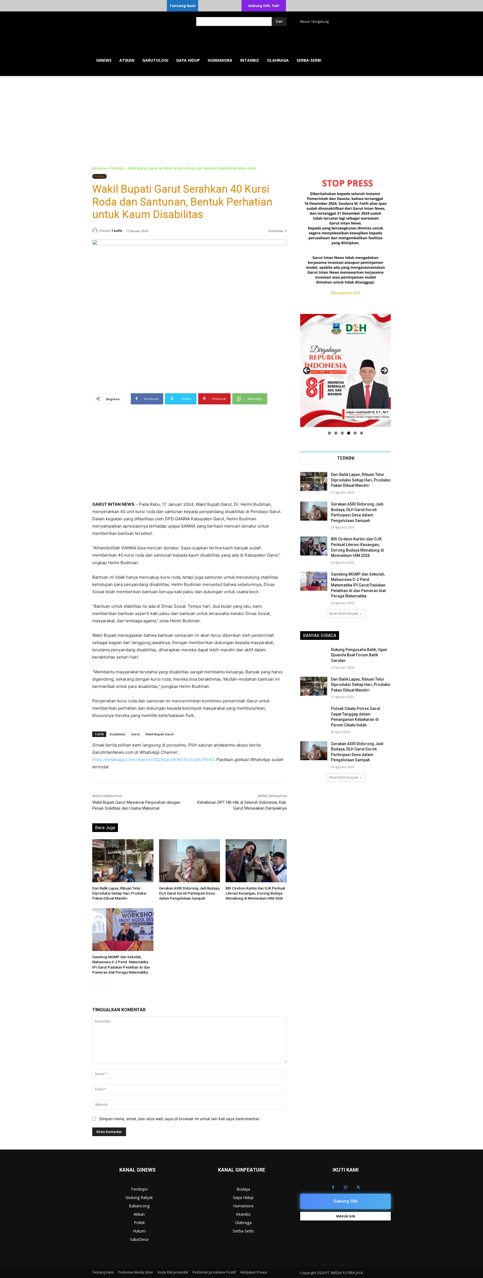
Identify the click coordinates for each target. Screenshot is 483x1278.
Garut (135, 734)
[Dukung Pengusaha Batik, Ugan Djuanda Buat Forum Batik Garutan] (313, 656)
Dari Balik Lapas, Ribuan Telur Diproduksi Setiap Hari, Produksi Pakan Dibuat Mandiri (119, 893)
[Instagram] (346, 1187)
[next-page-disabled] (104, 986)
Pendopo (117, 168)
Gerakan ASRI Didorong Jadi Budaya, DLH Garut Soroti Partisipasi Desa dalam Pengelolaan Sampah (189, 893)
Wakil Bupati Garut (159, 734)
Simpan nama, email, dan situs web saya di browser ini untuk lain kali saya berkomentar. (179, 1118)
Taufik (116, 230)
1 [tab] (329, 433)
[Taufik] (96, 230)
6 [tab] (361, 433)
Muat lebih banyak (343, 613)
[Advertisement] (241, 118)
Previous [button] (306, 370)
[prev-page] (95, 986)
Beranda (99, 168)
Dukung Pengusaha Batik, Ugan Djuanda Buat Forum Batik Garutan (359, 655)
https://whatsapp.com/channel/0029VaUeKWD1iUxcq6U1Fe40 (153, 759)
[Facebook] (333, 1187)
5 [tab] (355, 433)
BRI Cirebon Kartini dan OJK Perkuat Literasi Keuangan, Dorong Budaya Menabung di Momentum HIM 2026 (255, 893)
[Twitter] (358, 1187)
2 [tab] (335, 433)
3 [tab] (342, 433)
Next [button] (384, 370)
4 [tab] (348, 433)
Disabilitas (118, 734)
